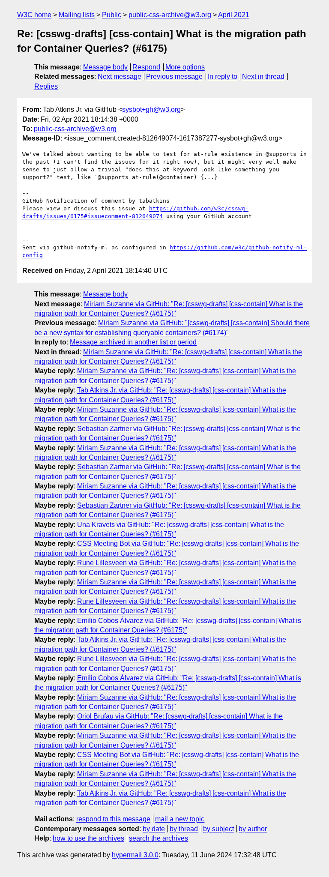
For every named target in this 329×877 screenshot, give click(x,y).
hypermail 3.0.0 (135, 855)
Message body (105, 67)
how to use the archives (88, 838)
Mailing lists (77, 14)
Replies (46, 86)
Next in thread (263, 76)
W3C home (34, 14)
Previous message (174, 76)
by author (253, 828)
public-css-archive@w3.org (170, 14)
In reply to (222, 76)
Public (111, 14)
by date (154, 828)
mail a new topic (179, 819)
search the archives (158, 838)
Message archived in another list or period (133, 342)
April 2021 (233, 14)
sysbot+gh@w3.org (151, 109)
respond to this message (113, 819)
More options (185, 67)
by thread (184, 828)
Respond (146, 67)
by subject (218, 828)
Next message (119, 76)
